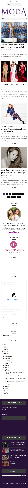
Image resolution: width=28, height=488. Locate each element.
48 (8, 197)
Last (19, 197)
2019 (5, 347)
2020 (5, 346)
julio (6, 365)
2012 (5, 393)
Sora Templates (10, 483)
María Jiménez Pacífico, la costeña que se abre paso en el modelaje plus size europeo (14, 172)
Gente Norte (5, 409)
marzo (6, 384)
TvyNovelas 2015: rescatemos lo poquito (13, 376)
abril (6, 370)
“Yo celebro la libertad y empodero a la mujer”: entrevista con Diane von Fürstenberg (13, 129)
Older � (13, 197)
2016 (5, 353)
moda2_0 (11, 314)
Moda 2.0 (5, 314)
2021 (5, 344)
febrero (7, 386)
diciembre (7, 356)
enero (6, 388)
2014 (5, 390)
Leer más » (14, 143)
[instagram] (11, 1)
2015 (5, 355)
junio (6, 367)
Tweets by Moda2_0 (6, 335)
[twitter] (17, 1)
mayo (6, 369)
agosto (7, 363)
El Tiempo (4, 412)
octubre (7, 360)
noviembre (8, 358)
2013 (5, 392)
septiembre (8, 361)
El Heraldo (4, 414)
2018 (5, 349)
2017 (5, 351)
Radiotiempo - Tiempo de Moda (9, 407)
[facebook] (14, 1)
